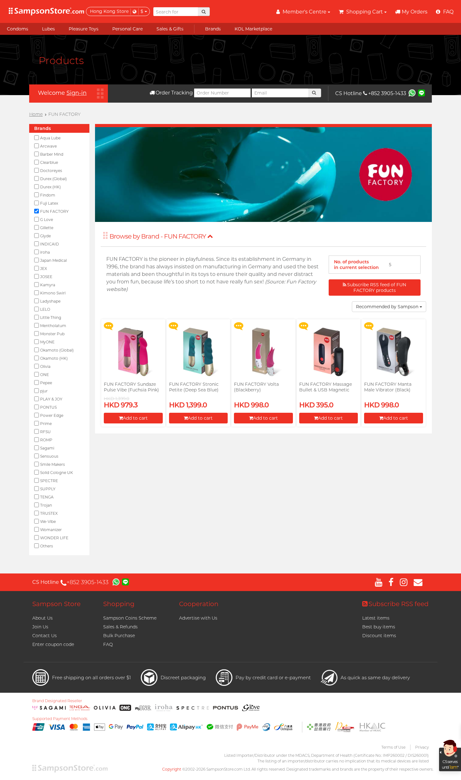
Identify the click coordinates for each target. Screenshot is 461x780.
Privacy (422, 747)
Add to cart (135, 418)
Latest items (375, 618)
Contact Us (44, 635)
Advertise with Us (198, 618)
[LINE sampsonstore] (421, 92)
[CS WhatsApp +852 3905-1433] (412, 92)
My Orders (414, 12)
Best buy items (378, 627)
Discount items (379, 635)
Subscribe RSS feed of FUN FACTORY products (376, 287)
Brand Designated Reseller (57, 701)
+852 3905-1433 (387, 93)
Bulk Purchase (119, 635)
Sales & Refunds (120, 627)
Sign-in (76, 92)
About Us (42, 618)
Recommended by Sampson (388, 306)
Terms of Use (393, 747)
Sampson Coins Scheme (129, 618)
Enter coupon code (53, 644)
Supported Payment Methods (59, 719)
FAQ (108, 644)
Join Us (40, 627)
